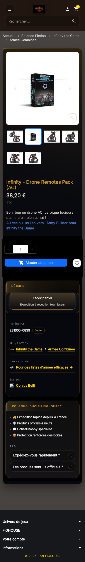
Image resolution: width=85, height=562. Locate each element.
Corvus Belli (25, 385)
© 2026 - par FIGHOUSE (42, 556)
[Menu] (9, 9)
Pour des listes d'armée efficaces (44, 367)
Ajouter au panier (36, 262)
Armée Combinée (61, 349)
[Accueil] (39, 9)
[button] (67, 9)
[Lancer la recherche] (74, 21)
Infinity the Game (29, 349)
